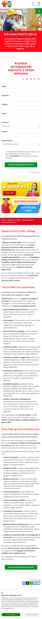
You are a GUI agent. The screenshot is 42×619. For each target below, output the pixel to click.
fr (38, 79)
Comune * (5, 131)
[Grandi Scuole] (7, 4)
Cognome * (5, 95)
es (35, 79)
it (23, 79)
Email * (4, 113)
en (27, 79)
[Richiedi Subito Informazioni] (38, 11)
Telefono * (5, 104)
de (31, 79)
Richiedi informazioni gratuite (21, 567)
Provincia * (5, 122)
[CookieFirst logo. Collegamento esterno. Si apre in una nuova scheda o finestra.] (2, 593)
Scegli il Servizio (7, 140)
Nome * (4, 86)
